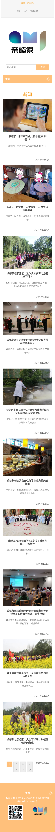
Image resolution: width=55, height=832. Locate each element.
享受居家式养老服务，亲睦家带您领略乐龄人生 (27, 674)
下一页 (23, 769)
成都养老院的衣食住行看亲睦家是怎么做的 (27, 482)
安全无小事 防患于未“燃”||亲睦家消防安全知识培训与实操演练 (27, 411)
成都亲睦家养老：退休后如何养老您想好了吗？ (27, 275)
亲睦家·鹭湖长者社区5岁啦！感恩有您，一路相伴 (27, 542)
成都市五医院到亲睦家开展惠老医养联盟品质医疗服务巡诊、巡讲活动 (27, 612)
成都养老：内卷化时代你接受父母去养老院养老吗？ (27, 341)
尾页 (30, 769)
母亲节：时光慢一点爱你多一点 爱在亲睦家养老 (27, 208)
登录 (25, 11)
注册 (18, 11)
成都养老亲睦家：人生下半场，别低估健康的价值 (27, 741)
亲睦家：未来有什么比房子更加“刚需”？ (27, 138)
